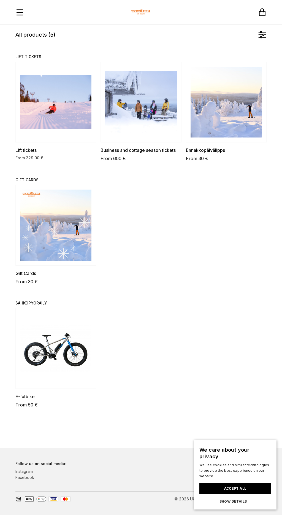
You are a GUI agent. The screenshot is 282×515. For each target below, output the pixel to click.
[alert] (235, 474)
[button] (235, 501)
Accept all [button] (235, 488)
